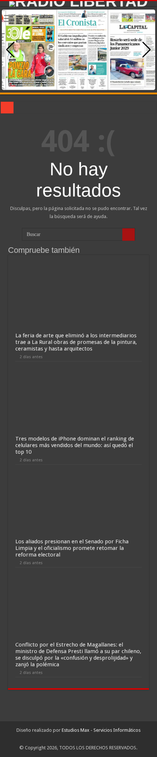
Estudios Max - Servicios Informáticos (101, 730)
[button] (147, 50)
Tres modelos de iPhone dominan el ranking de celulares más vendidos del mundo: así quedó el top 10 (74, 445)
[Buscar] (128, 234)
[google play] (78, 739)
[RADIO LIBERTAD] (78, 4)
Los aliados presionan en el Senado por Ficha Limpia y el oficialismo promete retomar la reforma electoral (72, 548)
